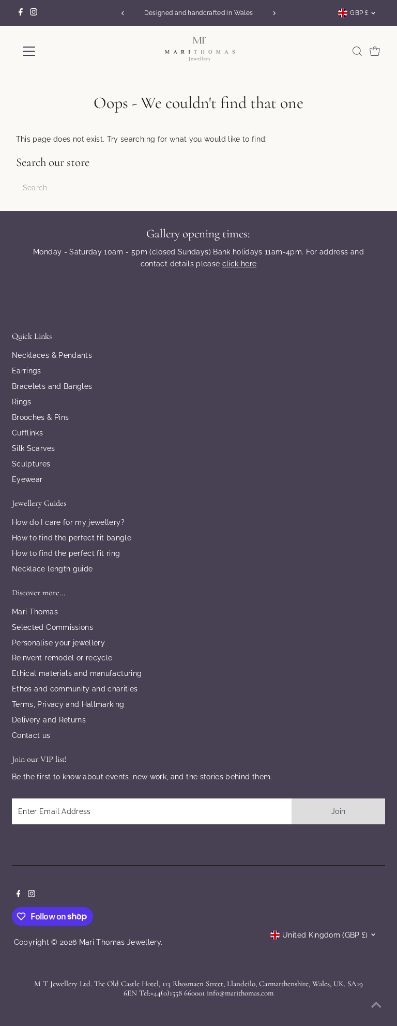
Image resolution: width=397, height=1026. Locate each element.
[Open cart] (375, 51)
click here (239, 264)
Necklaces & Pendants (52, 355)
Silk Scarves (33, 448)
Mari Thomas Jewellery (120, 942)
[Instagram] (33, 13)
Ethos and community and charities (75, 689)
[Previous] (122, 13)
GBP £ (359, 13)
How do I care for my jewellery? (68, 522)
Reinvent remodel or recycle (62, 658)
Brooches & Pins (40, 417)
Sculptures (31, 464)
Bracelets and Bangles (52, 386)
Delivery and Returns (49, 720)
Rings (22, 402)
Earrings (26, 371)
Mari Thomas (35, 612)
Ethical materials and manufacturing (77, 673)
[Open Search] (357, 51)
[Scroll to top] (376, 1005)
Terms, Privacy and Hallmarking (68, 704)
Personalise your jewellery (58, 643)
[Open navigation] (59, 51)
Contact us (31, 735)
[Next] (274, 13)
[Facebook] (20, 13)
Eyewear (27, 479)
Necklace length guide (52, 569)
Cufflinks (27, 433)
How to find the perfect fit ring (66, 553)
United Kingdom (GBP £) (325, 935)
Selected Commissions (52, 627)
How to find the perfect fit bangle (71, 538)
